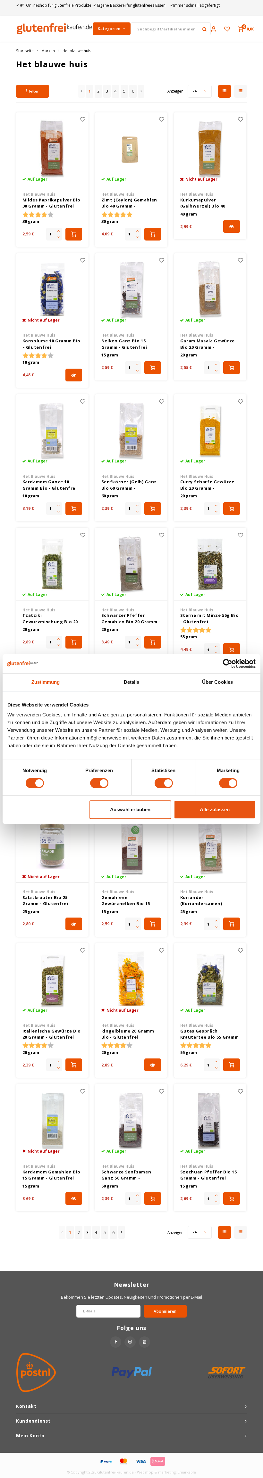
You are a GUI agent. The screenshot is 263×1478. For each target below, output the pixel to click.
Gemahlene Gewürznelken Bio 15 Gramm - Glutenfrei (125, 900)
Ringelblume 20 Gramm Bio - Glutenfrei (127, 1034)
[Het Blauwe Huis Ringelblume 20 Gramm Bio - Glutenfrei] (131, 979)
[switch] (99, 783)
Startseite (25, 50)
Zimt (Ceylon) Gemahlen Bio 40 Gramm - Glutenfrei (129, 203)
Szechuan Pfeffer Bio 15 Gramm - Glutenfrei (208, 1175)
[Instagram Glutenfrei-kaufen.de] (130, 1342)
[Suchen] (204, 28)
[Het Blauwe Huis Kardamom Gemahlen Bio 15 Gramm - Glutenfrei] (52, 1120)
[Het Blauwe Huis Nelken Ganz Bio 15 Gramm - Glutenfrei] (131, 289)
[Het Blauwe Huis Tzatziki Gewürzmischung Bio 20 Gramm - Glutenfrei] (52, 564)
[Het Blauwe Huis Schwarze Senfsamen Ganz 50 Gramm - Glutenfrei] (131, 1120)
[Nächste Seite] (141, 91)
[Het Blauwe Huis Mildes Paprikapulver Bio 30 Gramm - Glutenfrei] (52, 148)
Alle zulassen (215, 809)
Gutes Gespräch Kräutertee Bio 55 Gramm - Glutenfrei (209, 1034)
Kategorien (109, 28)
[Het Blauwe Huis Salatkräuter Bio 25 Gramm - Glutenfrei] (52, 846)
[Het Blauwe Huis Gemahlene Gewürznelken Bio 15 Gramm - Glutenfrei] (131, 846)
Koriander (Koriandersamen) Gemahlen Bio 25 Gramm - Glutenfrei (209, 900)
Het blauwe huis (77, 50)
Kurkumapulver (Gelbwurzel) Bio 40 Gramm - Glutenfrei (203, 203)
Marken (48, 50)
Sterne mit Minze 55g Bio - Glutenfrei (209, 618)
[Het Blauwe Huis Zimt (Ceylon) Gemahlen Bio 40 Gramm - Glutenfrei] (131, 148)
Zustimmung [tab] (45, 682)
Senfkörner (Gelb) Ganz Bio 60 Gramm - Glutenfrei (129, 485)
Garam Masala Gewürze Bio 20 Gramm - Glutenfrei (207, 344)
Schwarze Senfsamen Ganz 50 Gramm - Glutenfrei (126, 1175)
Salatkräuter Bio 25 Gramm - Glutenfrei (45, 900)
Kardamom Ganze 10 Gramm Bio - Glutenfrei (49, 485)
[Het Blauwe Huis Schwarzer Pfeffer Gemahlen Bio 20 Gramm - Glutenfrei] (131, 564)
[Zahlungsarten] (106, 1461)
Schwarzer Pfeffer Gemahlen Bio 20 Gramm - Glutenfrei (130, 618)
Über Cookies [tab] (217, 682)
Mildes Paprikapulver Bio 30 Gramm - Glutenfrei (51, 203)
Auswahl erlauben (130, 809)
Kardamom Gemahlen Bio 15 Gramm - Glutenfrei (51, 1175)
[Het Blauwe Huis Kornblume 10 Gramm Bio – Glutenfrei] (52, 289)
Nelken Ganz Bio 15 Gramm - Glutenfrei (124, 344)
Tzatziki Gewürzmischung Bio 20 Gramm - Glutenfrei (50, 618)
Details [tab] (132, 682)
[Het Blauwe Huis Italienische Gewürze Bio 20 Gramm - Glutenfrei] (52, 979)
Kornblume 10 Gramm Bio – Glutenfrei (51, 344)
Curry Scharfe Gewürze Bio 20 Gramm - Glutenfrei (207, 485)
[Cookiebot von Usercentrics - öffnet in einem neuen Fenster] (227, 663)
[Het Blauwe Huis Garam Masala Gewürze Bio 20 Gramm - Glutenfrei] (210, 289)
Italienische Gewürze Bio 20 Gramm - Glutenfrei (51, 1034)
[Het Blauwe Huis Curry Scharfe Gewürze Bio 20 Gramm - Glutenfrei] (210, 430)
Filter (34, 91)
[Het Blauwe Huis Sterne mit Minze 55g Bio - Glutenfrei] (210, 564)
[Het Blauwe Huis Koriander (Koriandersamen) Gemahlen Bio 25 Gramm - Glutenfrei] (210, 846)
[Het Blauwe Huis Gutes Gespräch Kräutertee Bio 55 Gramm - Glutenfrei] (210, 979)
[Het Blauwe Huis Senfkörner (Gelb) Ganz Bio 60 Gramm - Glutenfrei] (131, 430)
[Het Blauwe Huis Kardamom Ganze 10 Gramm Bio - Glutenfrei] (52, 430)
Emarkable (187, 1472)
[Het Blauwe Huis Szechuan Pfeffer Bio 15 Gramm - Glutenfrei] (210, 1120)
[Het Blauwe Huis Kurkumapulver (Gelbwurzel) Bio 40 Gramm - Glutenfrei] (210, 148)
